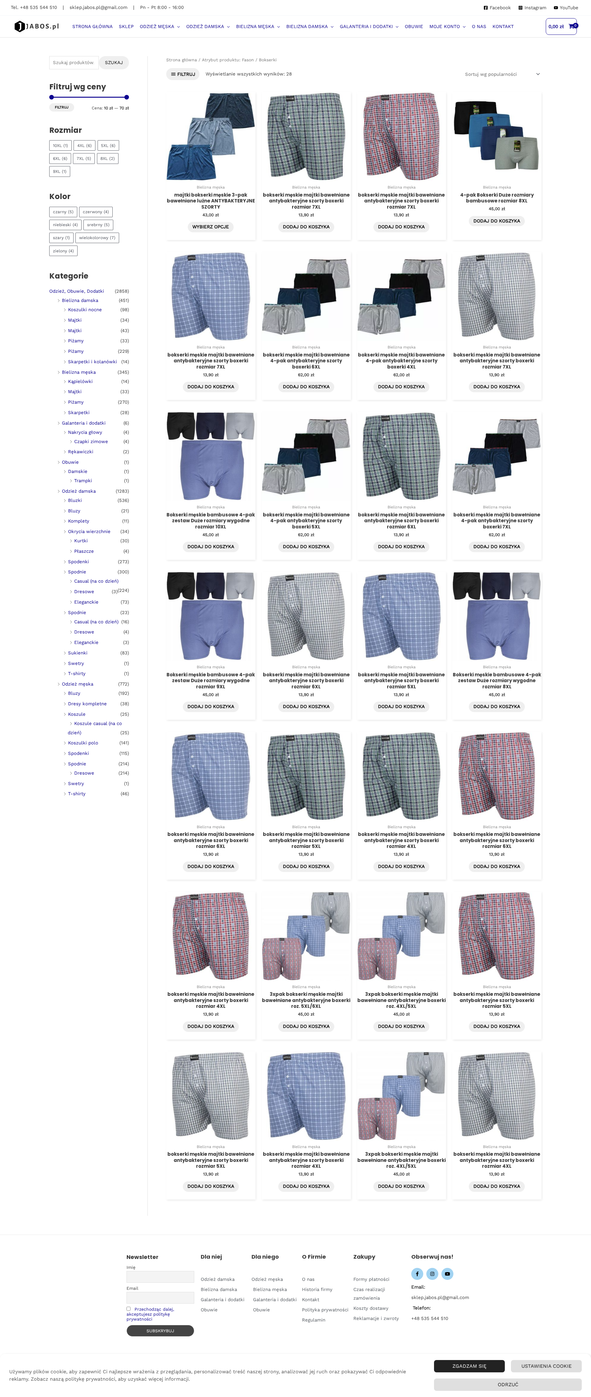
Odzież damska (79, 491)
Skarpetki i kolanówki (92, 362)
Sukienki (77, 653)
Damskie (77, 471)
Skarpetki (79, 412)
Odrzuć (508, 1384)
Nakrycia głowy (85, 432)
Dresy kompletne (87, 704)
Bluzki (75, 500)
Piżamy (76, 341)
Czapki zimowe (91, 441)
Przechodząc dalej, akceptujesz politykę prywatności (150, 1314)
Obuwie (70, 462)
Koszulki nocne (85, 309)
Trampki (83, 480)
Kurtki (81, 541)
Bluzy (74, 511)
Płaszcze (84, 551)
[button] (177, 26)
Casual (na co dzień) (96, 581)
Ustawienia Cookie (546, 1366)
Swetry (76, 663)
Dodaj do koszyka (306, 227)
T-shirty (77, 673)
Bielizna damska (80, 300)
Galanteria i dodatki (84, 423)
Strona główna (181, 59)
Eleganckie (86, 602)
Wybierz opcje (210, 227)
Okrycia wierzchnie (89, 531)
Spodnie (77, 572)
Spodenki (78, 561)
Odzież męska (77, 684)
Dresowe (84, 591)
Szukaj (114, 62)
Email (132, 1288)
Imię (131, 1267)
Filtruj (62, 107)
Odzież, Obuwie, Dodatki (76, 291)
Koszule (77, 714)
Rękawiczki (80, 451)
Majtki (75, 320)
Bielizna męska (79, 372)
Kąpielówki (80, 381)
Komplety (78, 521)
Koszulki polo (83, 743)
